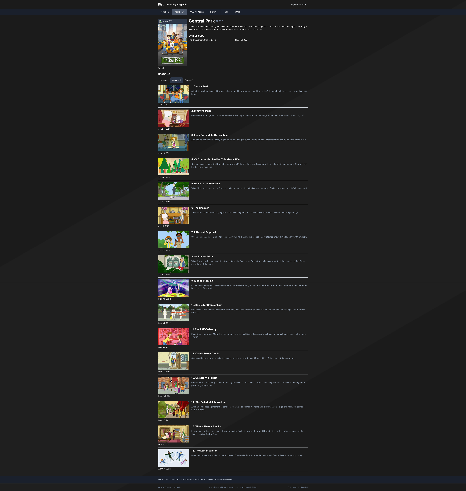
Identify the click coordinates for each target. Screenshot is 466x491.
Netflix (237, 12)
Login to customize (298, 4)
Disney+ (214, 12)
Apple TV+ (179, 12)
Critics (179, 479)
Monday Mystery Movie (223, 479)
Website (162, 68)
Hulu (226, 12)
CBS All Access (197, 12)
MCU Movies (171, 479)
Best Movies (208, 479)
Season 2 (176, 80)
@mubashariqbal (301, 487)
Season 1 (164, 80)
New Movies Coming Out (193, 479)
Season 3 (189, 80)
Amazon (165, 12)
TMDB (254, 487)
